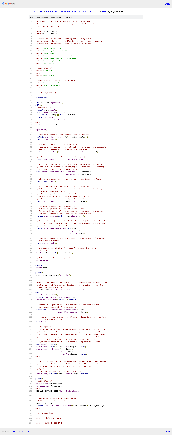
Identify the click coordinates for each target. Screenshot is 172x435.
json (168, 431)
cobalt (32, 11)
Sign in (167, 4)
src (97, 11)
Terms (27, 431)
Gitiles (14, 431)
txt (162, 431)
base (103, 11)
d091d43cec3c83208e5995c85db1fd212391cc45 (69, 11)
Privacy (20, 431)
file (77, 17)
